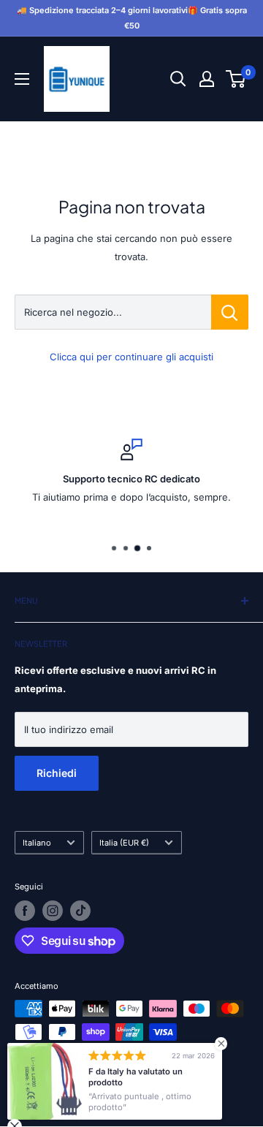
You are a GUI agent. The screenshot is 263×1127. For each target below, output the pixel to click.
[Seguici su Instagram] (52, 910)
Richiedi (57, 773)
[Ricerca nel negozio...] (229, 312)
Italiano (37, 843)
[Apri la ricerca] (178, 79)
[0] (236, 79)
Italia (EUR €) (124, 843)
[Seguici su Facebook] (25, 910)
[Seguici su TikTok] (80, 910)
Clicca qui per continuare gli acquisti (131, 357)
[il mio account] (206, 79)
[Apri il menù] (22, 79)
